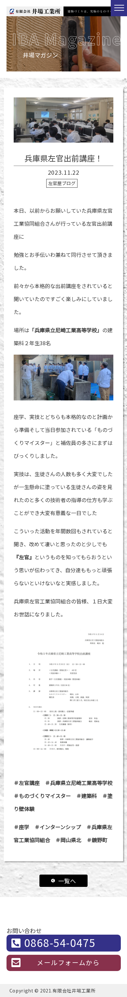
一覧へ (67, 881)
